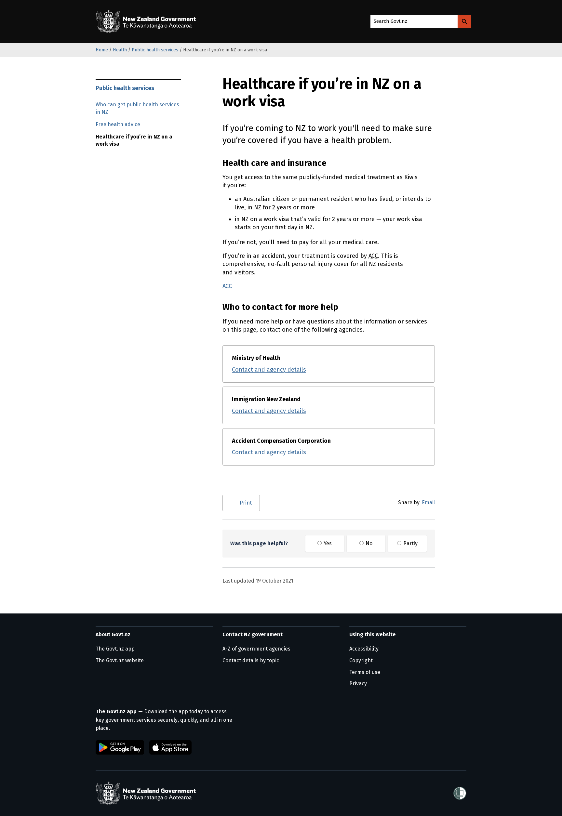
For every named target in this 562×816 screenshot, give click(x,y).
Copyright (361, 660)
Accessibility (364, 649)
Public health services (155, 50)
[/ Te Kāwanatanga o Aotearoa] (147, 21)
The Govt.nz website (120, 660)
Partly (410, 543)
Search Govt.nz (390, 21)
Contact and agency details (269, 369)
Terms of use (364, 672)
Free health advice (118, 124)
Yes (327, 543)
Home (102, 50)
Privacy (358, 683)
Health (120, 50)
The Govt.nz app (115, 649)
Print (246, 503)
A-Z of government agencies (256, 649)
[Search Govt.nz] (464, 21)
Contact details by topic (250, 660)
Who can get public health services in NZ (137, 108)
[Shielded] (459, 793)
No (368, 543)
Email (428, 502)
